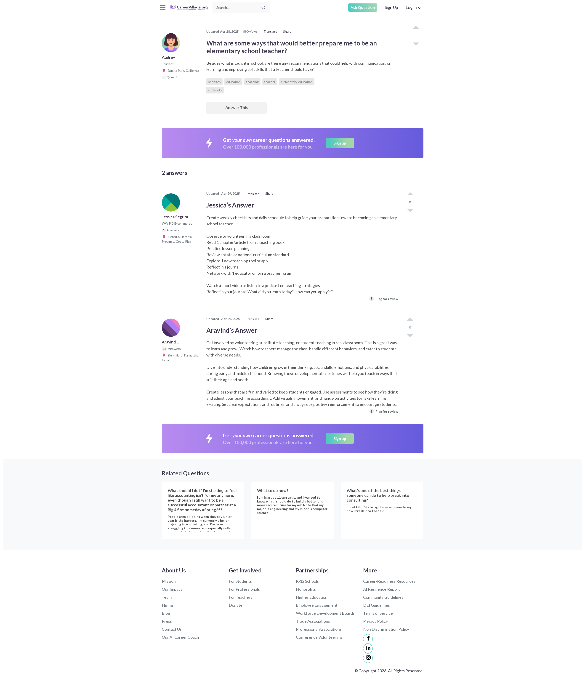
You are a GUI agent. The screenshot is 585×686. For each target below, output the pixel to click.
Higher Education (311, 597)
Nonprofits (306, 589)
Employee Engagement (317, 605)
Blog (166, 613)
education (233, 82)
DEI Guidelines (376, 605)
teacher (269, 82)
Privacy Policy (375, 621)
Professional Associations (319, 629)
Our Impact (172, 589)
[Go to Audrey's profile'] (172, 44)
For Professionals (244, 589)
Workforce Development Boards (325, 613)
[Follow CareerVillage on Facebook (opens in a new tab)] (368, 639)
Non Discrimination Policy (386, 629)
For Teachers (240, 597)
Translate (270, 31)
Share (287, 31)
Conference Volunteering (319, 637)
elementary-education (297, 82)
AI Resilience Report (381, 589)
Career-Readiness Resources (389, 581)
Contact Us (172, 629)
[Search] (263, 7)
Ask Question (363, 7)
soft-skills (215, 90)
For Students (240, 581)
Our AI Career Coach (180, 637)
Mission (169, 581)
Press (167, 621)
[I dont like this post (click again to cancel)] (415, 43)
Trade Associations (313, 621)
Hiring (167, 605)
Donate (235, 605)
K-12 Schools (307, 581)
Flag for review (384, 298)
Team (167, 597)
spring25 (214, 82)
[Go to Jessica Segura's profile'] (172, 203)
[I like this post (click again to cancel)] (415, 27)
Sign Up (391, 7)
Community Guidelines (383, 597)
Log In (411, 7)
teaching (252, 82)
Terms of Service (378, 613)
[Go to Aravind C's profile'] (172, 329)
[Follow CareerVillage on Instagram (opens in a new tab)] (368, 658)
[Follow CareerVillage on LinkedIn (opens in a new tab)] (368, 648)
